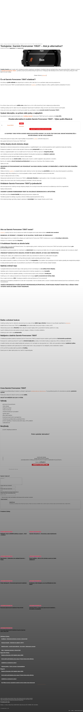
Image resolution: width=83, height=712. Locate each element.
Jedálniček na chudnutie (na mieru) (8, 662)
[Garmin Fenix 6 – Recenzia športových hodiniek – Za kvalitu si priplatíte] (42, 596)
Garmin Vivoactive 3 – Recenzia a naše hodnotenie (42, 533)
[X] (6, 472)
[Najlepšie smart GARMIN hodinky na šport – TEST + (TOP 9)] (14, 522)
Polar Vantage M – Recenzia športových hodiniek (13, 583)
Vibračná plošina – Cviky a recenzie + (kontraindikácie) (13, 666)
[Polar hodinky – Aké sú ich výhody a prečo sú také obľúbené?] (42, 547)
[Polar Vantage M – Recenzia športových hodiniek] (14, 572)
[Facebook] (2, 472)
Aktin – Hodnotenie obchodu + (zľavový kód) (10, 650)
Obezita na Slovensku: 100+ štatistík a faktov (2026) (12, 655)
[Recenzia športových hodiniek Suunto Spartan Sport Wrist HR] (14, 619)
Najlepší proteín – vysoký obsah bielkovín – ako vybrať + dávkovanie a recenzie (18, 646)
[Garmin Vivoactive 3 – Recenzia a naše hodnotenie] (42, 522)
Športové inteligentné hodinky (6, 531)
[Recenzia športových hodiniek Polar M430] (14, 596)
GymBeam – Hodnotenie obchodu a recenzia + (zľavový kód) (14, 638)
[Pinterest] (10, 472)
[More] (19, 472)
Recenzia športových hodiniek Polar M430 (11, 607)
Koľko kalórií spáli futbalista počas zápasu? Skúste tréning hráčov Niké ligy (17, 658)
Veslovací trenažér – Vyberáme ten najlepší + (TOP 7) (12, 642)
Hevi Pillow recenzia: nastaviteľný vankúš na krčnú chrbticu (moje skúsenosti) (18, 682)
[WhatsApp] (14, 472)
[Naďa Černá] (5, 504)
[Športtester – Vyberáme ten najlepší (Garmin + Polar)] (14, 547)
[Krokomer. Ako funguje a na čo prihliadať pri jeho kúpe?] (42, 572)
